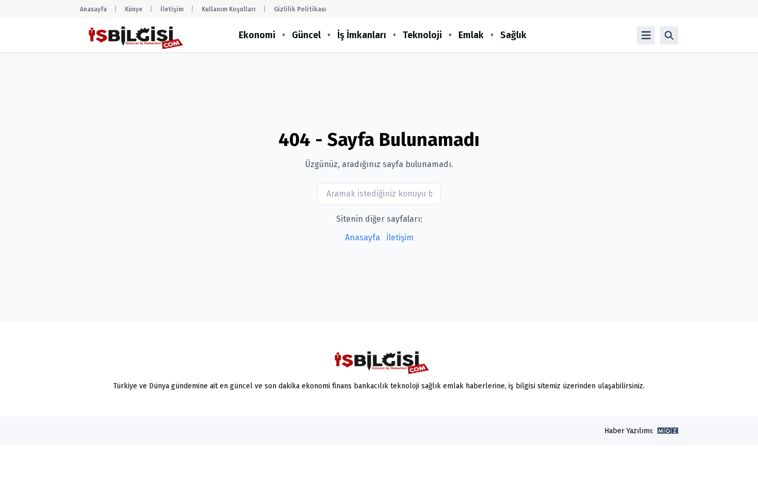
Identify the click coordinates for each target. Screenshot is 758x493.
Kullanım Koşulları (229, 9)
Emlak (471, 35)
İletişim (172, 9)
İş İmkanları (361, 35)
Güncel (306, 35)
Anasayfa (93, 9)
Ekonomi (257, 35)
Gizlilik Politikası (300, 9)
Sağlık (513, 35)
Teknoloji (422, 35)
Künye (133, 9)
